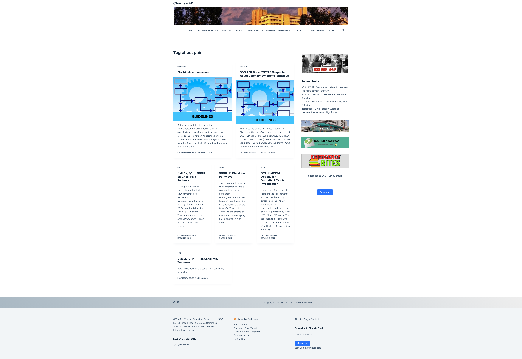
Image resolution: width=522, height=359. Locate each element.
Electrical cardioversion (193, 72)
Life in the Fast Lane (247, 319)
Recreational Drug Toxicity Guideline (320, 108)
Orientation (253, 30)
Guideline (181, 66)
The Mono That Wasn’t (245, 328)
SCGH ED (190, 30)
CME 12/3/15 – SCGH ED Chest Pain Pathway (191, 177)
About (298, 319)
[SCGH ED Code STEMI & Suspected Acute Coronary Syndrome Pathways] (265, 102)
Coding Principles (317, 30)
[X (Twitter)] (178, 302)
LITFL (310, 302)
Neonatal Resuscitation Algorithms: (319, 112)
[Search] (343, 30)
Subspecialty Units (207, 30)
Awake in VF (240, 324)
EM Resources (284, 30)
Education (239, 30)
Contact (315, 319)
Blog (306, 319)
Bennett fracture (242, 335)
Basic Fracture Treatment (247, 331)
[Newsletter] (325, 63)
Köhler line (239, 339)
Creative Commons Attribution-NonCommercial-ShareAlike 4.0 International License (195, 326)
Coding (332, 30)
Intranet (299, 30)
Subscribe (302, 343)
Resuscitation (268, 30)
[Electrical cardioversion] (202, 99)
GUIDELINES (226, 30)
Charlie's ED (183, 3)
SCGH (179, 167)
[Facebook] (174, 302)
